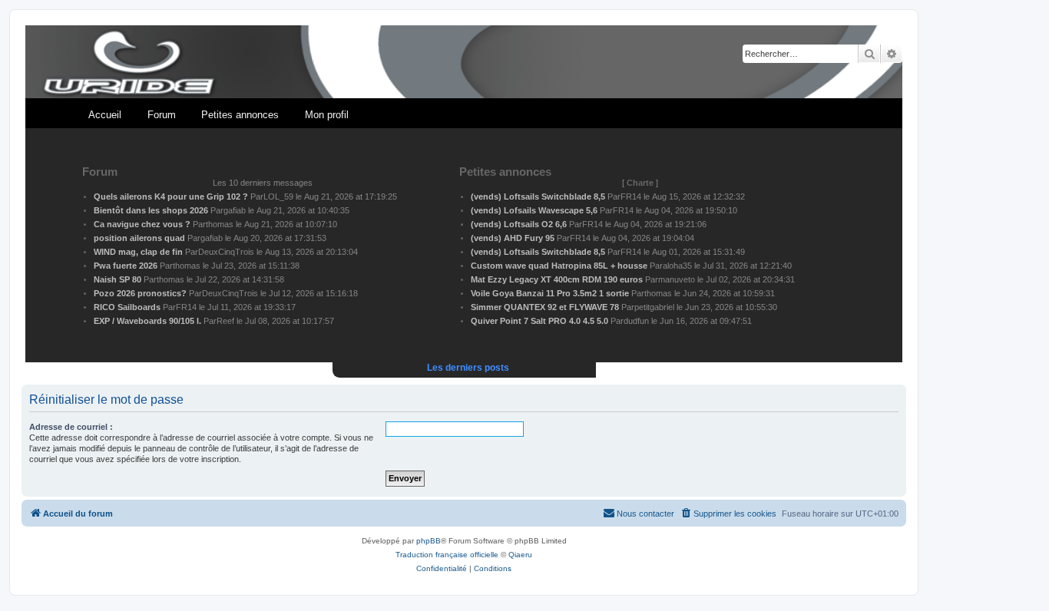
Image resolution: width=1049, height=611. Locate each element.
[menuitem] (728, 513)
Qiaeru (520, 554)
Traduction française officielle (446, 554)
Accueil (104, 115)
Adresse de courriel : (71, 426)
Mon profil (327, 115)
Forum (161, 115)
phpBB (428, 541)
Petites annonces (240, 115)
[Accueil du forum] (463, 62)
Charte (640, 182)
